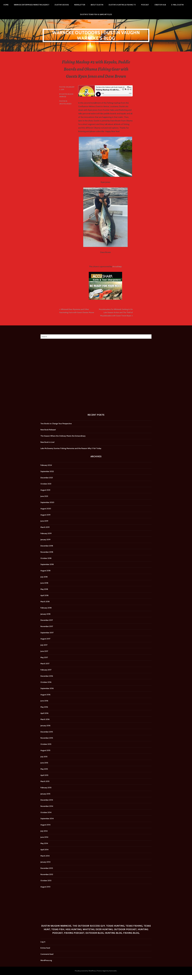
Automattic (113, 971)
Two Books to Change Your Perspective (56, 423)
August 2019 (45, 515)
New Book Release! (48, 430)
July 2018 (44, 577)
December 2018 (46, 546)
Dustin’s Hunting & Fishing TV (122, 5)
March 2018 (45, 601)
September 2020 (47, 502)
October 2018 (45, 558)
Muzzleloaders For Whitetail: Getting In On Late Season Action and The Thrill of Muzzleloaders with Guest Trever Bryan (116, 312)
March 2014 (45, 856)
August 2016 (45, 695)
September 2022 (47, 471)
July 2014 (44, 831)
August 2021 (45, 490)
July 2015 (43, 757)
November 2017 (46, 626)
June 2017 (44, 651)
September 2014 (47, 818)
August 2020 (45, 509)
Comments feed (46, 954)
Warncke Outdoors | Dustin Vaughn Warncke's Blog (96, 35)
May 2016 (44, 707)
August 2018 (45, 571)
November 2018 (46, 552)
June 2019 (44, 521)
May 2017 (44, 657)
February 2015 (45, 788)
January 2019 (45, 539)
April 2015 (44, 775)
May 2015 (44, 769)
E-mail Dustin (177, 5)
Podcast (145, 5)
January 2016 (45, 726)
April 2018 (44, 595)
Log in (42, 942)
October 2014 (45, 812)
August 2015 (45, 750)
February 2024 (46, 465)
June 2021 (44, 496)
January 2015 (45, 794)
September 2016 (47, 688)
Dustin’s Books (62, 5)
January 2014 (45, 862)
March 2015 (44, 781)
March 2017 (44, 664)
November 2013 (46, 874)
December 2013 (46, 868)
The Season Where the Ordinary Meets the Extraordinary (62, 436)
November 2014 (46, 806)
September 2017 (46, 633)
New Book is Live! (47, 442)
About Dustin (97, 5)
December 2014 (46, 800)
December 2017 (46, 620)
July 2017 (43, 645)
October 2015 (45, 744)
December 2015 (46, 732)
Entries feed (45, 948)
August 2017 (45, 639)
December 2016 (46, 676)
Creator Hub (160, 5)
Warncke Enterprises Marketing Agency (31, 5)
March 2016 (44, 719)
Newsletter (79, 5)
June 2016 (44, 701)
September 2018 (47, 564)
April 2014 (44, 850)
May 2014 (44, 843)
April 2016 (44, 713)
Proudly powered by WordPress (85, 971)
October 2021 (45, 484)
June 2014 (44, 837)
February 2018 (46, 608)
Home (5, 5)
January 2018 (45, 614)
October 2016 (45, 682)
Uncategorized (65, 104)
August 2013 (45, 887)
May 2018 (44, 589)
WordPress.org (46, 960)
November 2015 (46, 738)
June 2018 (44, 583)
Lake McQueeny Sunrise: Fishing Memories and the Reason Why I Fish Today (70, 448)
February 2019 (46, 533)
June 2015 (44, 763)
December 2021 (46, 478)
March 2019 (45, 527)
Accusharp (117, 266)
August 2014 (45, 825)
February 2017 (45, 670)
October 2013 (45, 880)
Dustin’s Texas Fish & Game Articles (96, 14)
